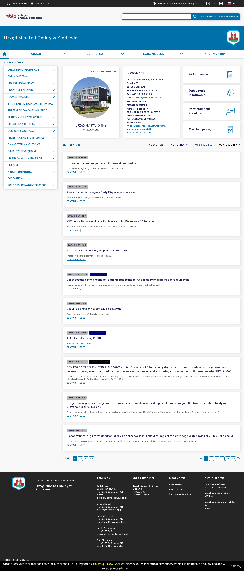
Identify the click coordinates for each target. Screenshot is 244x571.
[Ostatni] (238, 458)
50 (86, 458)
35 (227, 458)
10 (75, 458)
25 (80, 458)
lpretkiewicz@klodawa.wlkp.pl (112, 498)
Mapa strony (20, 3)
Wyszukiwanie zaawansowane (220, 16)
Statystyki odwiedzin (180, 494)
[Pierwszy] (201, 458)
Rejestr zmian (176, 489)
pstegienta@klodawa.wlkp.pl (111, 546)
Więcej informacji (139, 132)
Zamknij (236, 566)
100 (91, 458)
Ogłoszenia (203, 145)
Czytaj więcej (76, 172)
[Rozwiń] (64, 54)
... (222, 458)
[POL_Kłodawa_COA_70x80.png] (233, 38)
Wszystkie (156, 145)
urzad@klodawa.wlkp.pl (148, 97)
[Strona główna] (4, 54)
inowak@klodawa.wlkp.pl (109, 510)
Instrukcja (42, 3)
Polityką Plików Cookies (108, 564)
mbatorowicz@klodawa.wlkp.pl (112, 534)
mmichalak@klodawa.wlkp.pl (111, 522)
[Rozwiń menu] (53, 69)
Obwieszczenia (230, 145)
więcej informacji (103, 71)
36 (233, 458)
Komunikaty (179, 145)
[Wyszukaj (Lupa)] (195, 16)
